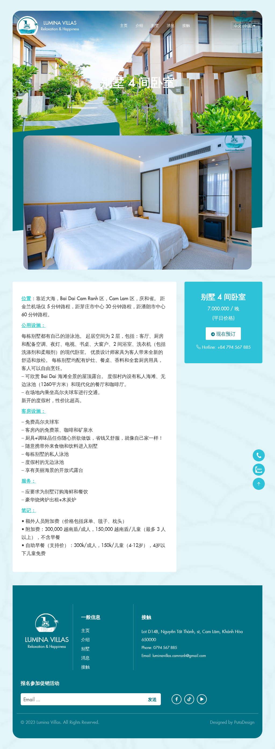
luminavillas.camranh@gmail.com (179, 655)
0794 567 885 (165, 647)
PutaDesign (244, 722)
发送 (152, 699)
